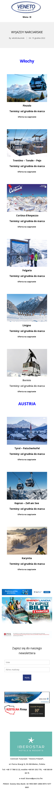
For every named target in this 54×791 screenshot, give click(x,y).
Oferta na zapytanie (27, 117)
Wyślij (27, 677)
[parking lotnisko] (27, 592)
